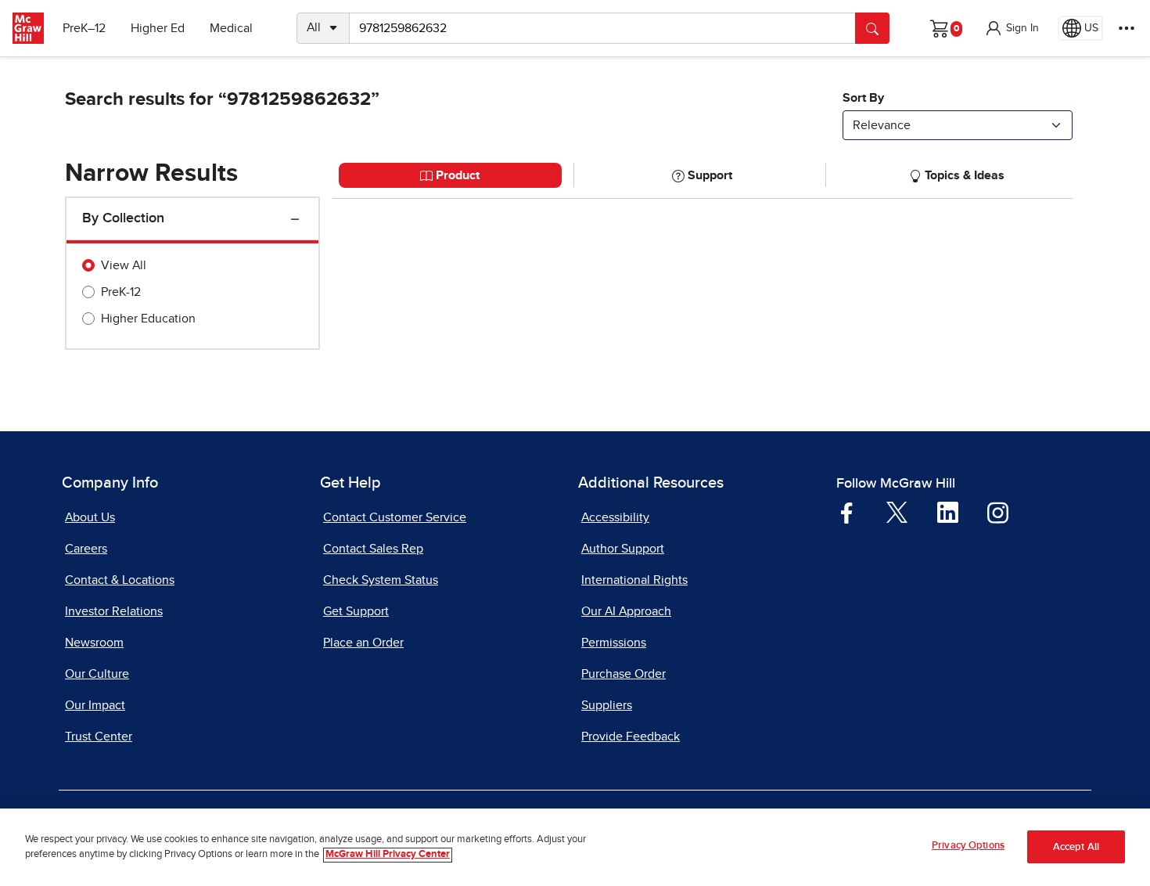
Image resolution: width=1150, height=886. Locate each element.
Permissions (613, 642)
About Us (90, 517)
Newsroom (94, 642)
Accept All (1076, 847)
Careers (86, 548)
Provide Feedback (630, 736)
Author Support (622, 548)
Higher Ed (158, 28)
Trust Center (98, 736)
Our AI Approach (626, 611)
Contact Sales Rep (373, 548)
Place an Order (363, 642)
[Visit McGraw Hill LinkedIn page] (947, 512)
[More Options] (1126, 28)
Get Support (356, 611)
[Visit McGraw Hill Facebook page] (846, 512)
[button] (1011, 28)
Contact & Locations (119, 580)
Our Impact (95, 705)
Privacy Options (968, 846)
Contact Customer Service (394, 517)
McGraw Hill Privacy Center (387, 855)
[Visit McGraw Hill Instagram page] (997, 512)
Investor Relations (114, 611)
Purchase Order (623, 674)
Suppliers (606, 705)
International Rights (634, 580)
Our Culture (97, 674)
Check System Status (380, 580)
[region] (575, 847)
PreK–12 (84, 28)
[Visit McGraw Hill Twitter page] (896, 512)
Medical (231, 28)
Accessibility (615, 517)
